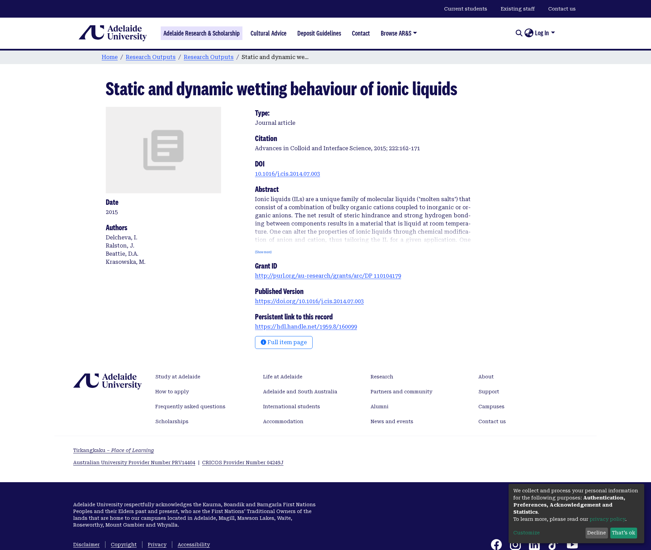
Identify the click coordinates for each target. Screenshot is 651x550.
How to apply (172, 391)
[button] (528, 33)
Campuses (491, 406)
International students (291, 406)
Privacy (157, 544)
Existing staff (518, 9)
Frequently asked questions (190, 406)
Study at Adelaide (177, 376)
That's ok (623, 532)
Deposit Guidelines (319, 33)
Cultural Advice (269, 33)
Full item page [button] (286, 342)
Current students (465, 9)
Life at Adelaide (282, 376)
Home (110, 57)
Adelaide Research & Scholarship (201, 33)
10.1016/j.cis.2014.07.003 (287, 174)
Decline (596, 532)
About (486, 376)
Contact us (562, 9)
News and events (392, 421)
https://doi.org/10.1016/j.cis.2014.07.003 (309, 301)
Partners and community (401, 391)
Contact (361, 33)
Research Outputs (151, 57)
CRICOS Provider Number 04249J (242, 462)
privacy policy (607, 519)
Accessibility (194, 544)
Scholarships (172, 421)
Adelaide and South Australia (300, 391)
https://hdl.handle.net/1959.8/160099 (306, 326)
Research (382, 376)
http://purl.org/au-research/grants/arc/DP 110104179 (328, 276)
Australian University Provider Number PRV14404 (134, 462)
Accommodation (283, 421)
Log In (542, 33)
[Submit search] (519, 33)
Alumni (380, 406)
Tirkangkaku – (113, 450)
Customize (526, 532)
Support (488, 391)
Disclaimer (86, 544)
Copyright (124, 544)
